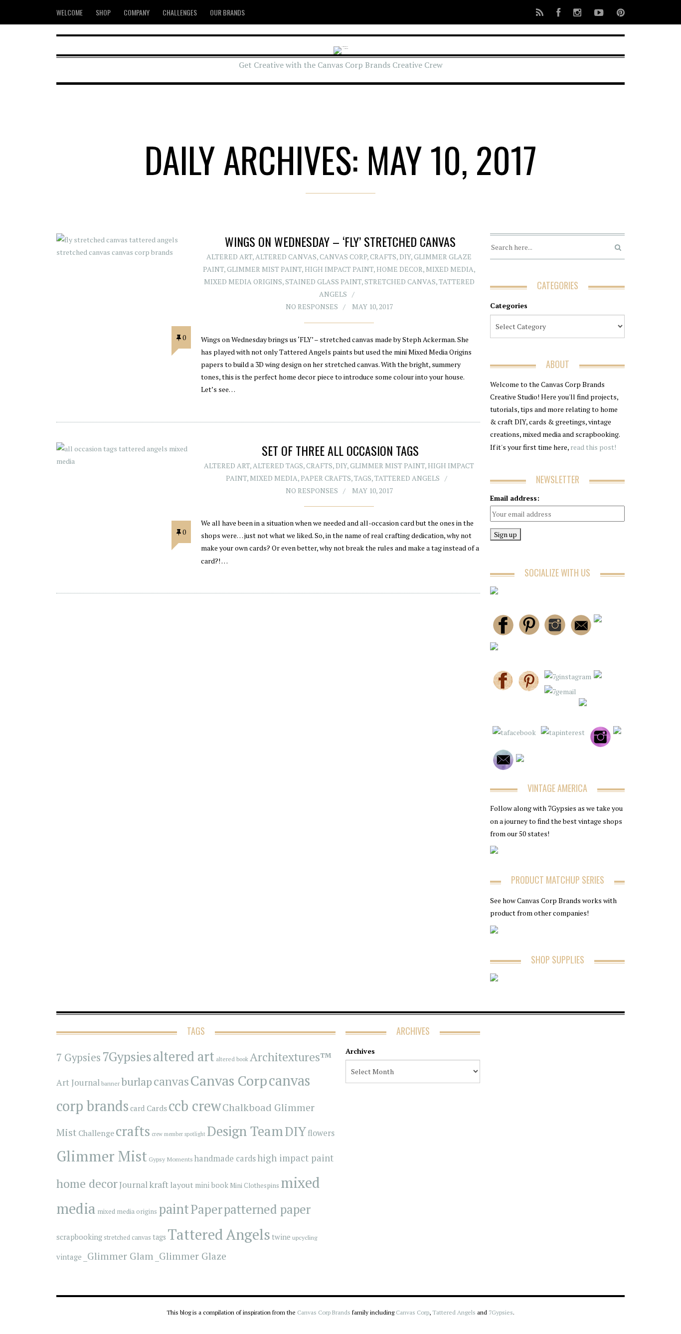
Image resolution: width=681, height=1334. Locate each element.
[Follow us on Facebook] (558, 12)
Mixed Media (450, 269)
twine (281, 1237)
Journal (133, 1184)
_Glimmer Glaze (190, 1256)
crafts (133, 1131)
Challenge (96, 1133)
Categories (508, 305)
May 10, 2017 (372, 306)
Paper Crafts (326, 478)
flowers (321, 1133)
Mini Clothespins (254, 1185)
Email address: (514, 498)
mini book (211, 1185)
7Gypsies (127, 1056)
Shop (103, 12)
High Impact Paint (339, 269)
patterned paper (267, 1209)
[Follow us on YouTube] (599, 12)
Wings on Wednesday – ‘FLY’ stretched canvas (340, 241)
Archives (360, 1051)
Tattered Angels (407, 478)
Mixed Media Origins (243, 281)
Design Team (245, 1131)
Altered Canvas (286, 256)
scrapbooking (79, 1237)
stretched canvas (400, 281)
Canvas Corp (343, 256)
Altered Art (229, 256)
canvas (171, 1081)
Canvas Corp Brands (323, 1312)
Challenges (180, 12)
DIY (405, 256)
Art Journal (78, 1082)
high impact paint (295, 1158)
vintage (69, 1257)
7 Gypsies (78, 1057)
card (137, 1108)
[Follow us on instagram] (577, 12)
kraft (159, 1184)
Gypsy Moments (171, 1159)
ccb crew (195, 1106)
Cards (157, 1108)
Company (137, 12)
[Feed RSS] (539, 12)
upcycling (304, 1237)
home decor (87, 1183)
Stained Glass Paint (323, 281)
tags (159, 1237)
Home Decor (399, 269)
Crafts (383, 256)
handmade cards (225, 1158)
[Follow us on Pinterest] (618, 12)
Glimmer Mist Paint (264, 269)
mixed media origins (127, 1211)
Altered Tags (278, 465)
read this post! (592, 447)
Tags (362, 478)
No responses (312, 306)
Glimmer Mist (101, 1155)
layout (181, 1184)
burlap (136, 1081)
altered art (183, 1056)
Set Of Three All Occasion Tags (340, 450)
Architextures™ (291, 1057)
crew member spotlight (178, 1134)
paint (174, 1209)
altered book (232, 1059)
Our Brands (227, 12)
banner (110, 1083)
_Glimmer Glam (118, 1256)
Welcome (69, 12)
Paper (206, 1209)
